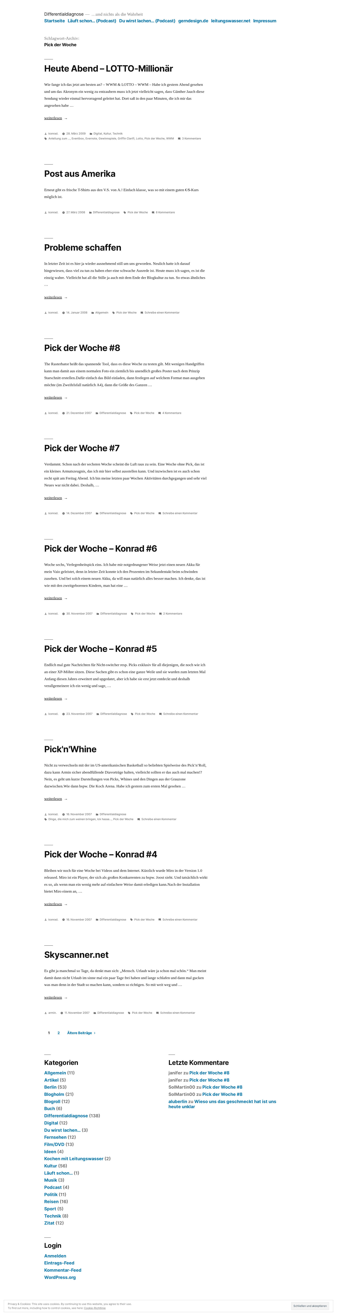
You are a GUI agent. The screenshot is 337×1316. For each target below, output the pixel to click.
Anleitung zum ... (59, 138)
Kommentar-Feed (62, 1270)
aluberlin (177, 1101)
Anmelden (55, 1255)
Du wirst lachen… (62, 1130)
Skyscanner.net (76, 954)
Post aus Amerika (79, 173)
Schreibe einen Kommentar (162, 312)
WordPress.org (60, 1277)
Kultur (107, 133)
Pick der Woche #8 (82, 348)
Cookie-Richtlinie (95, 1308)
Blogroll (52, 1101)
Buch (49, 1108)
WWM (170, 138)
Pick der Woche (154, 138)
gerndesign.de (193, 20)
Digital (98, 133)
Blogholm (54, 1094)
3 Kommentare (191, 138)
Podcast (53, 1187)
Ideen (50, 1151)
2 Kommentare (172, 613)
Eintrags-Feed (59, 1263)
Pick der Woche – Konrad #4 (100, 854)
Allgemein (101, 312)
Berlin (50, 1087)
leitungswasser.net (230, 20)
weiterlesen (53, 118)
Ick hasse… (104, 819)
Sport (50, 1208)
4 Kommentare (171, 413)
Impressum (264, 20)
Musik (50, 1180)
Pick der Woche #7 (82, 448)
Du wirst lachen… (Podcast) (147, 20)
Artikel (51, 1080)
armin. (52, 1012)
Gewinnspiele (107, 138)
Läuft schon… (58, 1173)
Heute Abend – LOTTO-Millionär (108, 68)
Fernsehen (55, 1137)
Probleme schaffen (82, 247)
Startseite (54, 20)
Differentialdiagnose (63, 14)
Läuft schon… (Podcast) (92, 20)
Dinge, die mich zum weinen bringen (72, 819)
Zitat (49, 1223)
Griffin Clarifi (126, 138)
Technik (118, 133)
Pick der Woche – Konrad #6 (100, 548)
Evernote (91, 138)
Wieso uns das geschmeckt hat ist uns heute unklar (222, 1104)
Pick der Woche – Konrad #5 (100, 648)
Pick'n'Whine (70, 749)
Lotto (139, 138)
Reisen (51, 1201)
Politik (51, 1194)
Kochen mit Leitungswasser (73, 1158)
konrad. (53, 133)
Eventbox (78, 138)
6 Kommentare (165, 212)
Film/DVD (54, 1144)
